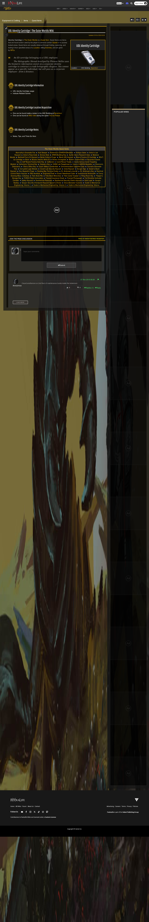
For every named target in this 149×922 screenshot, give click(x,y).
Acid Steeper (42, 152)
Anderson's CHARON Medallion (61, 152)
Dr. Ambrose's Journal (69, 171)
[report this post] (98, 279)
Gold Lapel (88, 180)
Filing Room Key (87, 176)
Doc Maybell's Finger (27, 171)
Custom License (50, 817)
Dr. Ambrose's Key (87, 171)
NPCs (12, 50)
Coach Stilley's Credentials (48, 166)
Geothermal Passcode (44, 180)
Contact (37, 806)
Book (27, 159)
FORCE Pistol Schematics (33, 178)
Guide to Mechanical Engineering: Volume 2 (50, 185)
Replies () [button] (90, 288)
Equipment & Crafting (11, 20)
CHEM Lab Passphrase (61, 164)
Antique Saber (81, 152)
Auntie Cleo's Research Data (79, 155)
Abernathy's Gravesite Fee (25, 152)
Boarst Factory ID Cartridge (86, 157)
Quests (55, 42)
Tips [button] (100, 8)
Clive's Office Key (29, 166)
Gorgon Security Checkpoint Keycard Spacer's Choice (41, 183)
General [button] (64, 8)
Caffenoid (50, 162)
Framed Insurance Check (55, 178)
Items (26, 20)
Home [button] (58, 8)
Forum (24, 806)
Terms (124, 806)
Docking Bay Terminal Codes (48, 171)
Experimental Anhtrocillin (87, 173)
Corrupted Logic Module (28, 169)
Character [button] (72, 8)
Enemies (48, 47)
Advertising (110, 806)
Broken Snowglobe (59, 159)
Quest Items (37, 20)
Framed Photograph (74, 178)
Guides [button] (94, 8)
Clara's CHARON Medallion (82, 164)
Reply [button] (99, 288)
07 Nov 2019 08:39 (88, 279)
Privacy (129, 806)
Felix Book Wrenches (53, 176)
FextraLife (110, 812)
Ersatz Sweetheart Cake (66, 173)
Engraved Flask (48, 173)
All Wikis (18, 806)
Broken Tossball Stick (77, 159)
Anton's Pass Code (30, 155)
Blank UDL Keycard (66, 157)
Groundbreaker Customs (73, 183)
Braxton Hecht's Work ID (41, 159)
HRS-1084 (32, 115)
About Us (31, 806)
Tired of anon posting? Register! (91, 239)
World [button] (87, 8)
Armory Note (44, 155)
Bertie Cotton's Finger (48, 157)
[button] (120, 3)
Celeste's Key (45, 164)
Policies (135, 806)
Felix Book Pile (37, 176)
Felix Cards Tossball (71, 176)
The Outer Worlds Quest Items (57, 149)
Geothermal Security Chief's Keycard (68, 180)
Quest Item (45, 40)
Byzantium (58, 113)
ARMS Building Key (59, 155)
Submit (62, 265)
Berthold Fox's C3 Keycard (28, 157)
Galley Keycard (27, 180)
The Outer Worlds (30, 40)
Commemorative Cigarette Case (73, 166)
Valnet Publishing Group (131, 812)
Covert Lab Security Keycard (50, 169)
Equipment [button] (80, 8)
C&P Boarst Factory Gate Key (33, 162)
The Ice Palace (54, 115)
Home (12, 806)
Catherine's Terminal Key (28, 164)
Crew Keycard (69, 169)
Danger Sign (81, 169)
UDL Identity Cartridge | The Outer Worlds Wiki (31, 30)
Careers (117, 806)
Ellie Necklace (35, 173)
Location (37, 47)
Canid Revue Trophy (64, 162)
